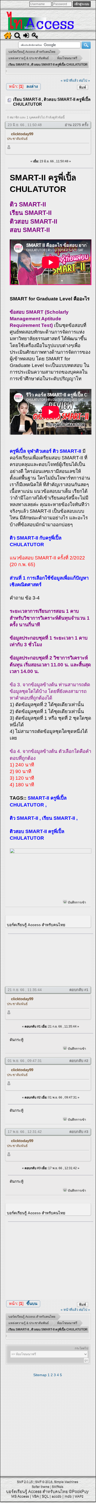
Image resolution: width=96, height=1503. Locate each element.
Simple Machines (66, 1481)
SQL (45, 1496)
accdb (56, 1496)
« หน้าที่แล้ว (69, 80)
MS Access (20, 1496)
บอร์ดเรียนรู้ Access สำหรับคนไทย (37, 1491)
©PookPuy (79, 1491)
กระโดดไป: (82, 1348)
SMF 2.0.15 (25, 1481)
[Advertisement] (50, 958)
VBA (35, 1496)
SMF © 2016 (43, 1481)
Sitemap (40, 1375)
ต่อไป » (84, 80)
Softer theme (40, 1486)
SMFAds (57, 1486)
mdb (68, 1496)
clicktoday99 (22, 134)
